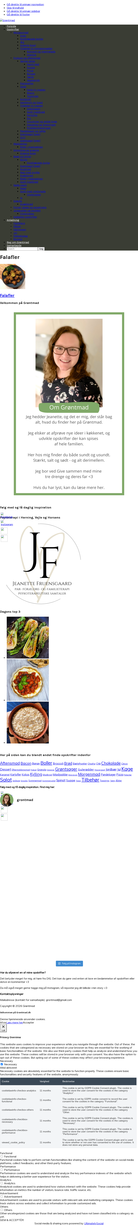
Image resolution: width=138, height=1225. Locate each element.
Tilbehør (90, 780)
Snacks (24, 780)
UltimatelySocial (94, 1223)
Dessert (5, 769)
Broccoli (58, 763)
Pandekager (108, 774)
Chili (98, 763)
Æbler (118, 780)
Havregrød (100, 770)
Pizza (119, 774)
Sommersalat (49, 780)
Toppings (104, 780)
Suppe (70, 780)
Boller (46, 763)
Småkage (16, 781)
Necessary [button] (6, 1061)
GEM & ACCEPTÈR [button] (12, 1220)
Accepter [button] (28, 1022)
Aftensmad (10, 763)
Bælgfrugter (80, 763)
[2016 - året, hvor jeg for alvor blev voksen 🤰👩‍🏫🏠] (104, 822)
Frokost (34, 770)
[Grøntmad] (7, 20)
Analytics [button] (5, 1180)
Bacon (26, 763)
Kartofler (15, 774)
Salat (6, 780)
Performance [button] (8, 1166)
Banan (36, 763)
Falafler (7, 295)
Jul (119, 769)
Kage (127, 769)
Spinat (60, 780)
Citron (124, 763)
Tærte (112, 781)
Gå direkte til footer (18, 14)
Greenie (50, 770)
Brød (68, 763)
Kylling (36, 774)
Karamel (5, 774)
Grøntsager (66, 769)
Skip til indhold (15, 7)
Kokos (25, 774)
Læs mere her (14, 1022)
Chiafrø (91, 763)
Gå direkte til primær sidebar (23, 11)
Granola (41, 769)
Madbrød (47, 774)
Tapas (78, 781)
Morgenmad (89, 774)
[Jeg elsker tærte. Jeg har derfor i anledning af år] (80, 881)
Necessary (10, 1064)
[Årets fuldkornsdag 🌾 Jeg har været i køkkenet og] (127, 884)
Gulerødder (86, 769)
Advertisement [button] (9, 1193)
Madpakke (60, 774)
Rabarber (128, 775)
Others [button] (4, 1206)
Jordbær (111, 769)
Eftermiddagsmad (21, 769)
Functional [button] (6, 1153)
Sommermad (35, 780)
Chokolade (111, 763)
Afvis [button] (3, 1022)
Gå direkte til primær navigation (25, 4)
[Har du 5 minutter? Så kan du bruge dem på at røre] (11, 836)
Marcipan (72, 775)
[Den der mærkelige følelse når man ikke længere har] (34, 847)
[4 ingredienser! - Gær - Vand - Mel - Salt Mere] (57, 849)
